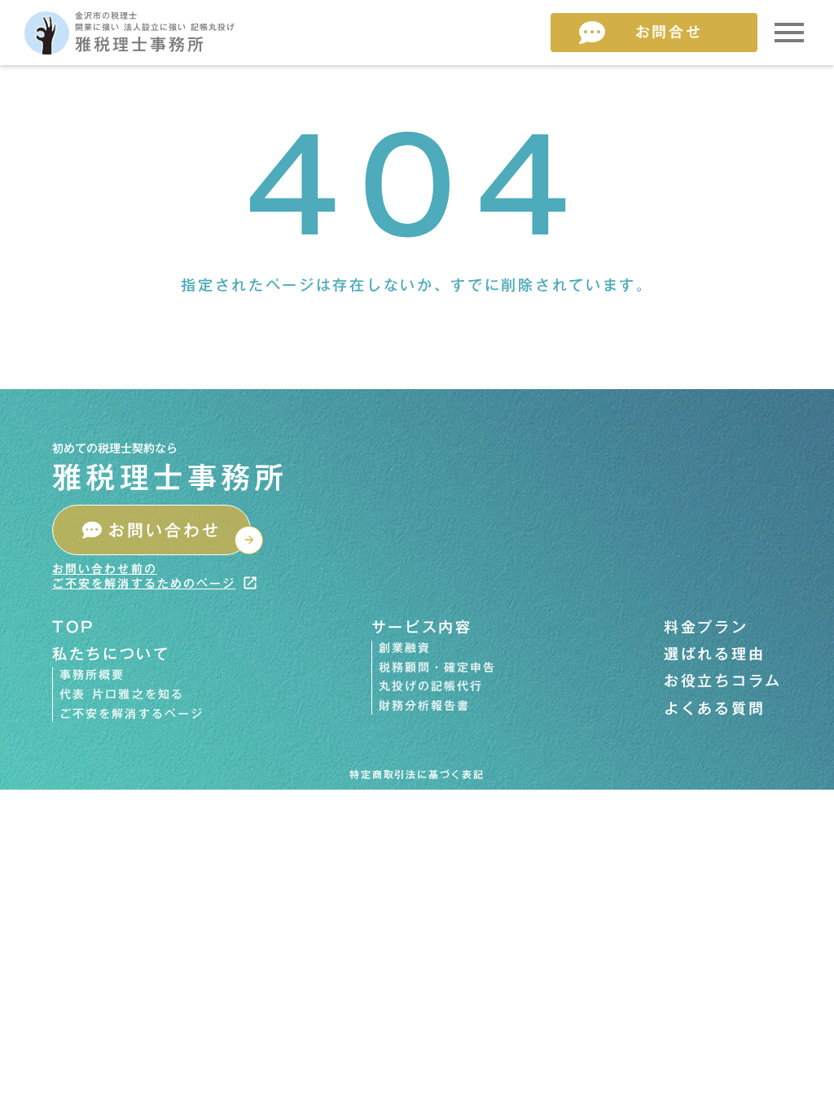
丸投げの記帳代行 (431, 687)
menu (789, 32)
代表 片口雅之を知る (121, 695)
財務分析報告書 (425, 706)
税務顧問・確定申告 (438, 668)
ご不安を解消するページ (131, 715)
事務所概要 (92, 676)
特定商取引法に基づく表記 (417, 774)
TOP (73, 627)
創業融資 (405, 649)
